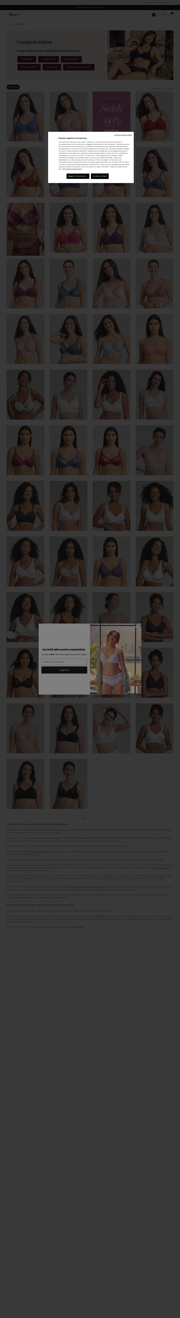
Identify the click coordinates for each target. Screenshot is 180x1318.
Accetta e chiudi (100, 176)
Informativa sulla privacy (72, 169)
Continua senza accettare (123, 135)
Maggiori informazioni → (78, 176)
